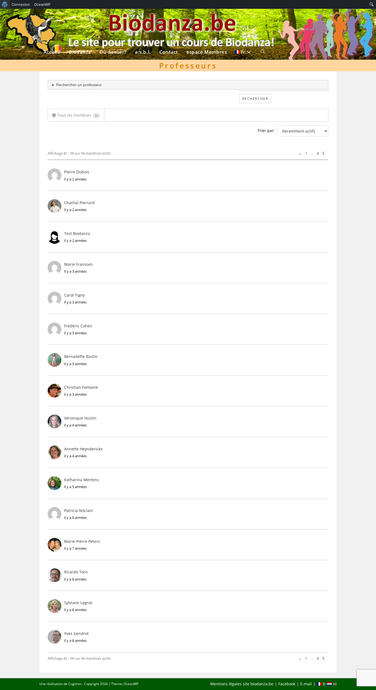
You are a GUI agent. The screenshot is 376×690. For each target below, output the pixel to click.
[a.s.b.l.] (143, 18)
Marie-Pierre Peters (82, 541)
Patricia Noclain (78, 510)
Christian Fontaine (81, 387)
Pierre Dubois (76, 171)
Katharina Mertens (81, 479)
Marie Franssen (78, 264)
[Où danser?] (113, 18)
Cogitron (74, 683)
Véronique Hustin (80, 418)
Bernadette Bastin (80, 356)
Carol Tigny (74, 295)
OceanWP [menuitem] (42, 4)
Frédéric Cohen (78, 325)
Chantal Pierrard (79, 202)
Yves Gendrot (76, 633)
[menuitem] (5, 4)
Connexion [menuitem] (21, 4)
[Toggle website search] (263, 18)
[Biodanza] (80, 18)
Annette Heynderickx (83, 448)
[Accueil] (52, 18)
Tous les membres (77, 115)
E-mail (306, 683)
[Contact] (168, 18)
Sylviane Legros (78, 602)
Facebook (286, 683)
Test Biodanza (77, 233)
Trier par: (266, 130)
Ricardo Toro (76, 571)
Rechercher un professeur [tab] (78, 85)
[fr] (244, 18)
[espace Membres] (206, 18)
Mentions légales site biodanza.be (241, 683)
